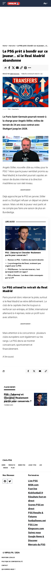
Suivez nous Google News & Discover (36, 536)
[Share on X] (13, 68)
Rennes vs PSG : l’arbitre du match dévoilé (26, 260)
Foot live (32, 488)
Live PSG (33, 480)
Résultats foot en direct (37, 498)
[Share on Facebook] (9, 68)
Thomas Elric (8, 405)
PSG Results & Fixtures (35, 514)
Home (5, 46)
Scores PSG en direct (36, 506)
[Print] (25, 68)
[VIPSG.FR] (13, 3)
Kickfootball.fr (35, 492)
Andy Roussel (14, 74)
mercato (12, 46)
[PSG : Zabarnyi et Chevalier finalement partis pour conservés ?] (25, 238)
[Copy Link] (21, 68)
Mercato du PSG (36, 544)
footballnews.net (37, 520)
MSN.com (33, 484)
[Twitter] (9, 481)
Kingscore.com (36, 528)
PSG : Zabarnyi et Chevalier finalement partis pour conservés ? (23, 254)
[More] (29, 68)
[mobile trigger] (5, 3)
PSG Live (33, 524)
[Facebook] (5, 481)
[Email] (17, 68)
